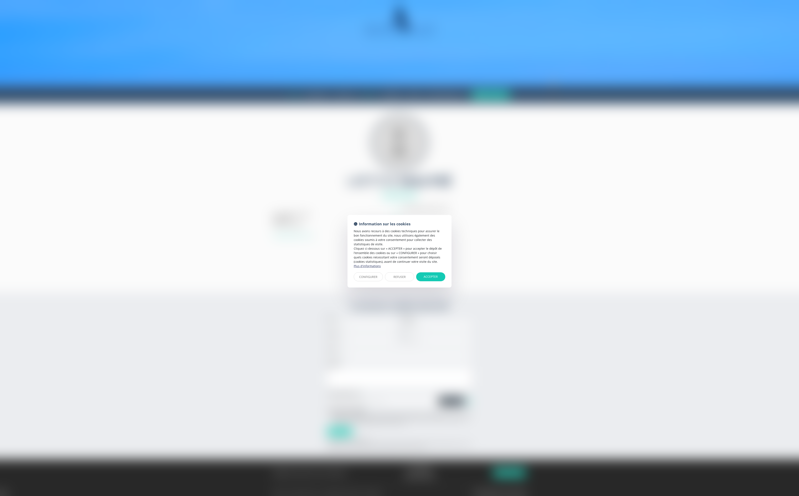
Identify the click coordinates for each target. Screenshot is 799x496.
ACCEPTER (431, 277)
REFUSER (399, 277)
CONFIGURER (368, 277)
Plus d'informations (367, 266)
